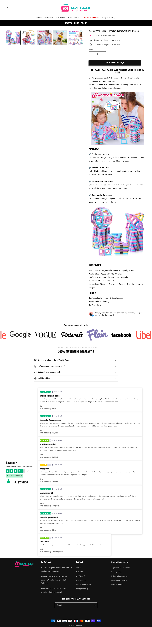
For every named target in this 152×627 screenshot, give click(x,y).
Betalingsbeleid (117, 584)
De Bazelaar (79, 625)
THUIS (78, 567)
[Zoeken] (8, 7)
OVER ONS (80, 576)
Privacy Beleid (116, 572)
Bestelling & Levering (119, 580)
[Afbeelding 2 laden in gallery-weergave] (29, 37)
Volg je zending (82, 588)
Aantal (91, 49)
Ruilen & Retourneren (119, 576)
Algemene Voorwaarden (120, 567)
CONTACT (80, 572)
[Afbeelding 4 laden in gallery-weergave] (60, 37)
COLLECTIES (81, 580)
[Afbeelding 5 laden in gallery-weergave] (76, 37)
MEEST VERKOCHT (83, 584)
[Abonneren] (94, 605)
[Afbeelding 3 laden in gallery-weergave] (44, 37)
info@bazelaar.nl (55, 592)
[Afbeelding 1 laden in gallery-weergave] (13, 37)
